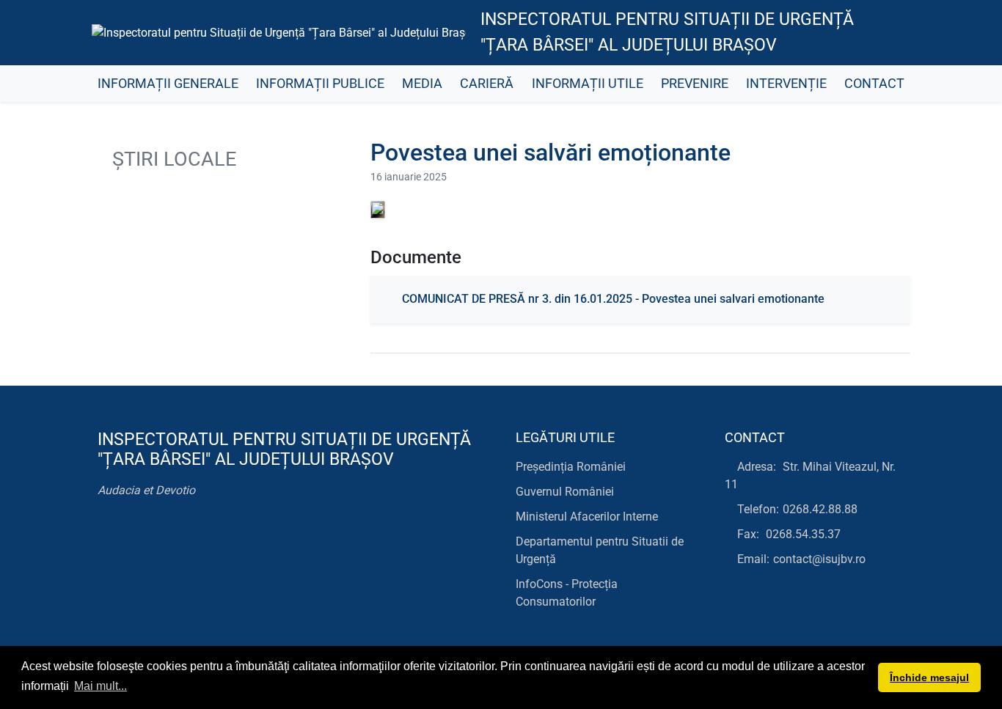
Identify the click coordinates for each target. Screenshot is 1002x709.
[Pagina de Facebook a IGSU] (886, 33)
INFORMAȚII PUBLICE (320, 83)
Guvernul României (565, 492)
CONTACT (874, 83)
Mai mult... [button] (100, 686)
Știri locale (171, 159)
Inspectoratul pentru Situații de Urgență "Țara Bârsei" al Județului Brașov (667, 32)
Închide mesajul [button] (929, 677)
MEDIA (422, 83)
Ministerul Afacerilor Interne (587, 517)
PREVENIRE (694, 83)
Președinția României (571, 467)
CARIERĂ (486, 83)
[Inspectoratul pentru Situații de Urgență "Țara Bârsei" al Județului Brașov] (279, 32)
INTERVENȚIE (786, 83)
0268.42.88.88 (820, 509)
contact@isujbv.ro (819, 559)
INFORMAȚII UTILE (587, 83)
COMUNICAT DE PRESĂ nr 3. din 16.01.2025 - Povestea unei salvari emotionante (613, 299)
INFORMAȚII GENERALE (168, 83)
